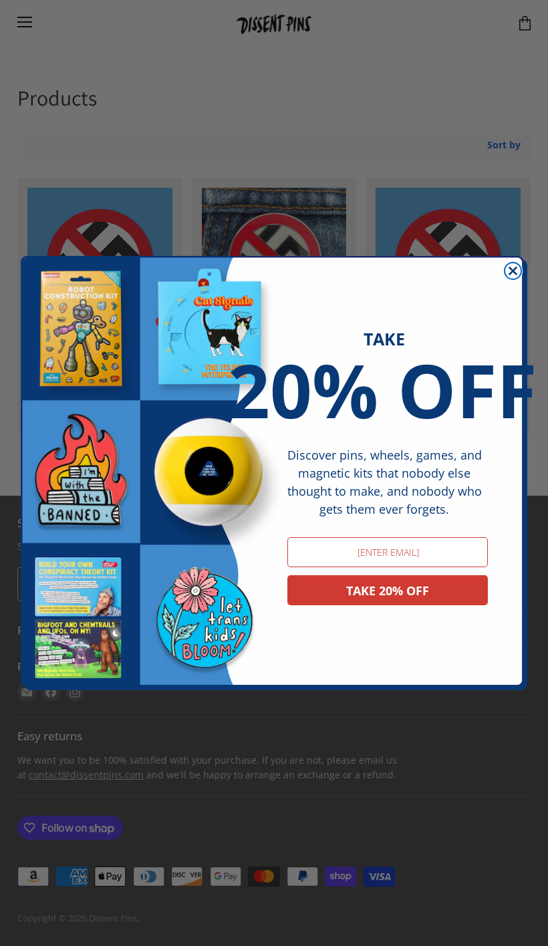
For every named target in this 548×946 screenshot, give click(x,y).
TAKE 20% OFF (387, 591)
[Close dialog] (513, 271)
